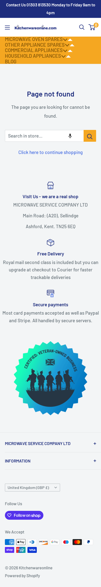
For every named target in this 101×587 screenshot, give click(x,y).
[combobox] (44, 136)
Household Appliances (33, 56)
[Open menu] (7, 27)
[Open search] (82, 27)
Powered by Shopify (22, 575)
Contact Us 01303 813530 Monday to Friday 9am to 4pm (50, 8)
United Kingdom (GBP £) (28, 487)
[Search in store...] (90, 136)
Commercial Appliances (34, 50)
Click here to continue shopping (50, 152)
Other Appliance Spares (35, 45)
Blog (10, 61)
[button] (70, 136)
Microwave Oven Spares (34, 39)
